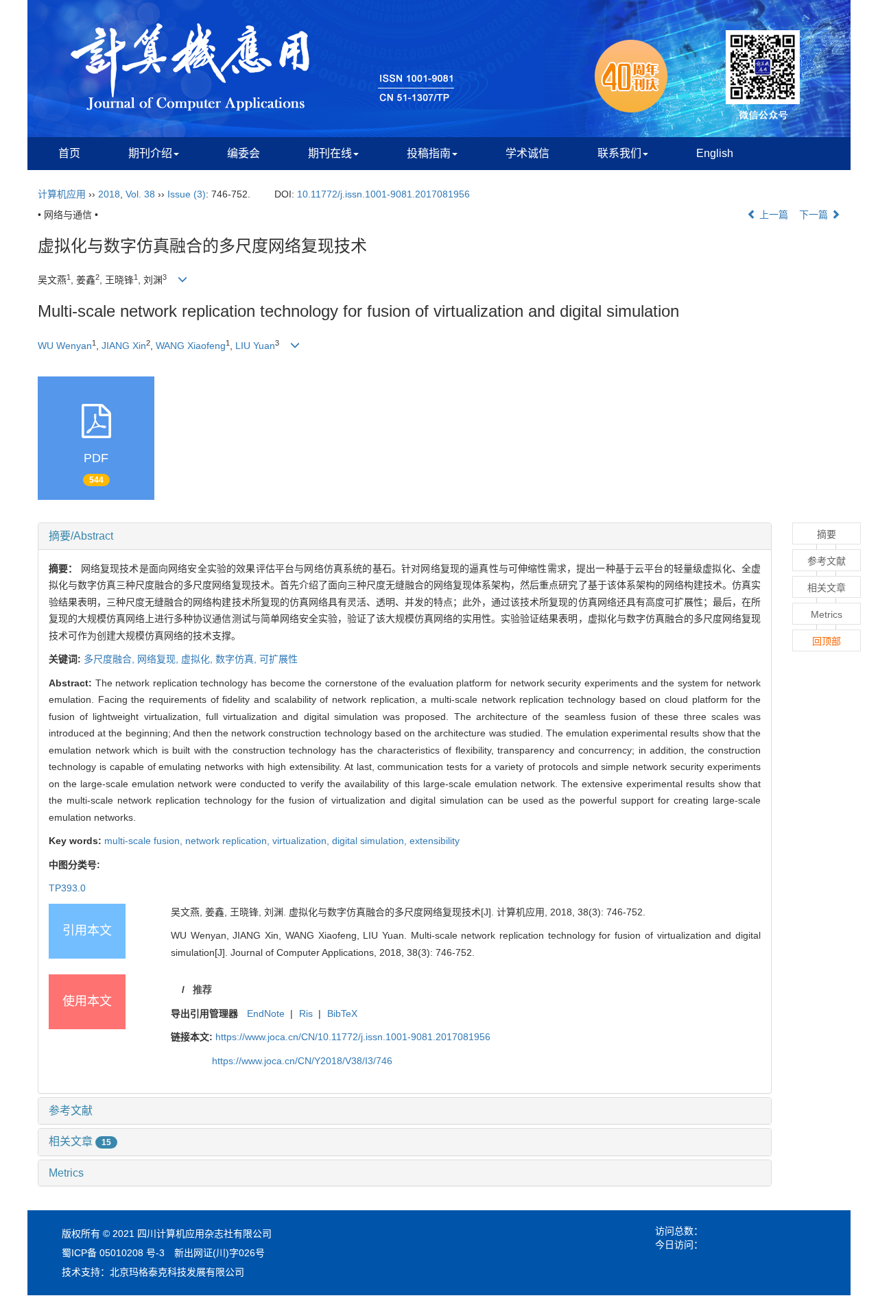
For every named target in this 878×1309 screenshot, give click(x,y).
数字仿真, (237, 658)
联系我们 (619, 153)
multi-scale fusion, (144, 840)
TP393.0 (67, 887)
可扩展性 (278, 658)
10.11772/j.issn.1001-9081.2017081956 (383, 194)
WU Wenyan (65, 345)
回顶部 (826, 641)
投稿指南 (429, 153)
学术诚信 (527, 153)
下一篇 (815, 214)
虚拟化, (198, 658)
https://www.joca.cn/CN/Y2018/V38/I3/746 (302, 1060)
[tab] (404, 536)
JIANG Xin (124, 345)
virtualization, (302, 840)
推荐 (202, 989)
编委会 (243, 153)
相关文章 (80, 1141)
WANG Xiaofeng (191, 345)
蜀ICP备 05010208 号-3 (113, 1252)
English (714, 153)
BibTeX (342, 1013)
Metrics (66, 1173)
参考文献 (71, 1110)
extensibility (435, 840)
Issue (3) (186, 194)
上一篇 (772, 214)
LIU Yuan (255, 345)
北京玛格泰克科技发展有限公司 (177, 1271)
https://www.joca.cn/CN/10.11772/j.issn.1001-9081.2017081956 (352, 1036)
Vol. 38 (140, 194)
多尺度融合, (110, 658)
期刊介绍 (150, 153)
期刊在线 (330, 153)
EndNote (266, 1013)
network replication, (228, 840)
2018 (109, 194)
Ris (306, 1013)
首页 (69, 153)
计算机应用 (62, 194)
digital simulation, (371, 840)
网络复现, (159, 658)
